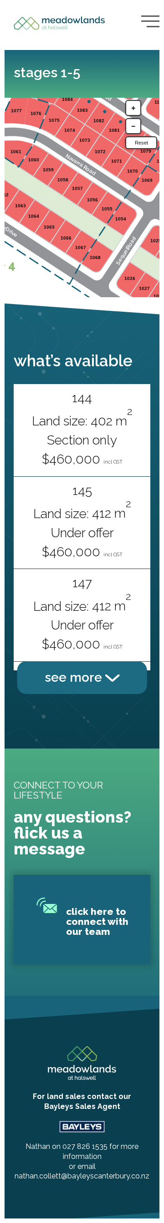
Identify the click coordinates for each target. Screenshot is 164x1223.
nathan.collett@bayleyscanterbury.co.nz (82, 1176)
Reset (141, 142)
